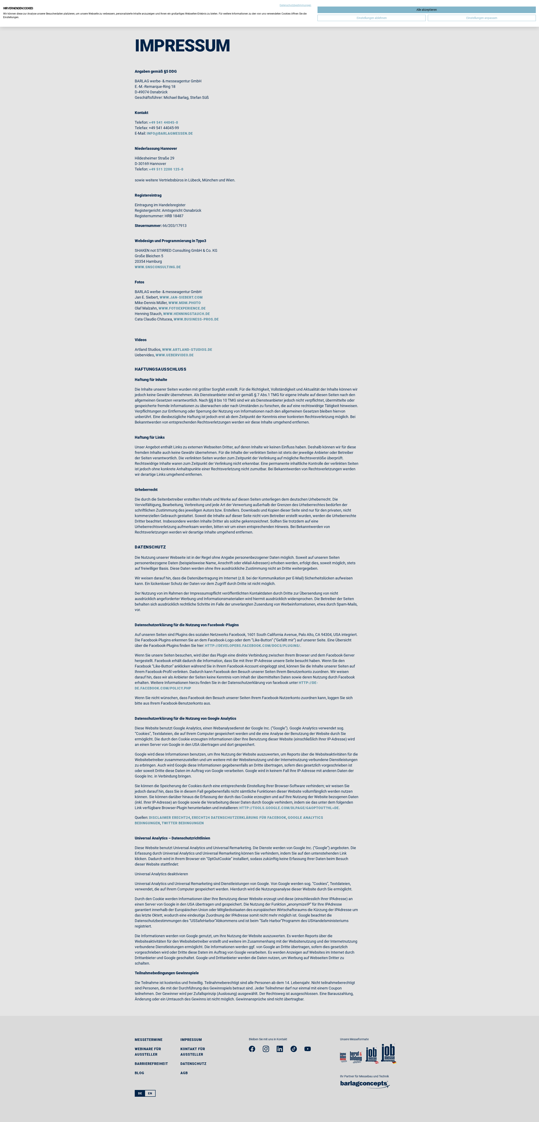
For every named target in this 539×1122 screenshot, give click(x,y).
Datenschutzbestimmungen (295, 5)
